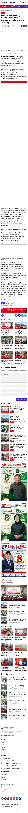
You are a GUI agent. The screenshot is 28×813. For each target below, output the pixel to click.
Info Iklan (3, 779)
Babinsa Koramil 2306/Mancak (11, 768)
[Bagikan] (25, 26)
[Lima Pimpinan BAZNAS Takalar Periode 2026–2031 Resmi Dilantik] (21, 340)
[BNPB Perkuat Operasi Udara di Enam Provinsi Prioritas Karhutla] (21, 647)
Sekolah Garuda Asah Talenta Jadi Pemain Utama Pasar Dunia (21, 668)
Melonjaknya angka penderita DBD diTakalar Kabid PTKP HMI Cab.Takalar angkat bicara (17, 693)
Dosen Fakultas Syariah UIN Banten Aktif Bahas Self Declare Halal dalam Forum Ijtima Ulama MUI (18, 701)
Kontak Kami (4, 782)
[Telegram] (22, 315)
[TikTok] (20, 798)
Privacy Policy (5, 789)
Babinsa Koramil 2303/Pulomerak (12, 761)
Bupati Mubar (10, 303)
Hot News (3, 749)
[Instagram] (14, 798)
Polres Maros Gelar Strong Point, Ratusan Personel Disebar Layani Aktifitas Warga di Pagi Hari (6, 347)
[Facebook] (16, 315)
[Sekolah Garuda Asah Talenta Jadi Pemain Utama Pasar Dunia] (21, 662)
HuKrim (3, 747)
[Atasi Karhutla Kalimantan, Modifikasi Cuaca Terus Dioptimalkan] (7, 662)
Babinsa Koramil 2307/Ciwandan (11, 766)
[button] (20, 2)
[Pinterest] (8, 798)
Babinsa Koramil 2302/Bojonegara (12, 763)
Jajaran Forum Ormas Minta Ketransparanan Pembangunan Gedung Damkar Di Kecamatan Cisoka (18, 678)
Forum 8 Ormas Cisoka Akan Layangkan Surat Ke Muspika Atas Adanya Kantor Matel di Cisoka (17, 686)
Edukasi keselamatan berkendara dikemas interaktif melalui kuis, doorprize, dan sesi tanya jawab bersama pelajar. (7, 639)
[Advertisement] (14, 144)
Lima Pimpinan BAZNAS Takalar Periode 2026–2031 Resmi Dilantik (20, 347)
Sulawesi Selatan (7, 758)
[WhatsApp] (25, 315)
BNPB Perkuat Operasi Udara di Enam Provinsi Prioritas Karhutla (19, 654)
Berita (17, 327)
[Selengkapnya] (14, 580)
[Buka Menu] (23, 2)
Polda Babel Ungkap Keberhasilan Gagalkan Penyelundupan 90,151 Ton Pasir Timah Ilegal (7, 332)
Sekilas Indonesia (8, 2)
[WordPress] (11, 798)
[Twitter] (19, 315)
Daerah (3, 12)
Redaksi (3, 792)
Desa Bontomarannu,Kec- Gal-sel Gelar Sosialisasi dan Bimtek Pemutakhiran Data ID (18, 708)
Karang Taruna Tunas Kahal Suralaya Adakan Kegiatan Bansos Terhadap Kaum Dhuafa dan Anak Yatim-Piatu (17, 716)
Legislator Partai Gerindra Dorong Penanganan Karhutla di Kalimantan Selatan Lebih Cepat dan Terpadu (6, 654)
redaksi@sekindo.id (9, 735)
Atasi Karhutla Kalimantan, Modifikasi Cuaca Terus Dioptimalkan (6, 668)
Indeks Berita (4, 774)
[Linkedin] (17, 798)
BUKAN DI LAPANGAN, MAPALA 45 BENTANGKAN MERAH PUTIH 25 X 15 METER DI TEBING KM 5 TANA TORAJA (7, 362)
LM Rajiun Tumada (7, 305)
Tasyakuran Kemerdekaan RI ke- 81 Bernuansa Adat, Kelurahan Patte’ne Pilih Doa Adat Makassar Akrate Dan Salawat (20, 362)
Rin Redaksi (3, 25)
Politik (2, 752)
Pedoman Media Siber (7, 784)
